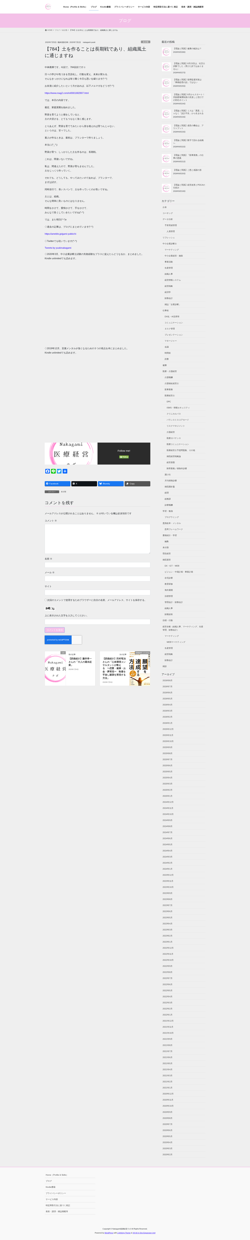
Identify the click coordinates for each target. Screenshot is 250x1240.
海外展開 (169, 590)
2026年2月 (167, 717)
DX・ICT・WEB (172, 566)
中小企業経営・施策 (174, 256)
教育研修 (169, 584)
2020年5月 (167, 1136)
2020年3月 (167, 1148)
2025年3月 (167, 784)
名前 (48, 559)
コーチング (168, 213)
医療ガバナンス (174, 438)
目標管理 (169, 596)
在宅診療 (169, 578)
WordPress (109, 1233)
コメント (51, 520)
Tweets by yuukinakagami (58, 248)
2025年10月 (168, 741)
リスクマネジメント (176, 426)
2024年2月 (167, 863)
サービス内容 (52, 1199)
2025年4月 (167, 777)
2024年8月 (167, 826)
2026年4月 (167, 705)
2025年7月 (167, 759)
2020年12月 (168, 1094)
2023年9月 (167, 893)
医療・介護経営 (170, 371)
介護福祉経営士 (172, 383)
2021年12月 (168, 1021)
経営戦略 (169, 286)
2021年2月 (167, 1081)
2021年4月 (167, 1069)
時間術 (168, 353)
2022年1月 (167, 1015)
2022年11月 (168, 954)
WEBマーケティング (176, 642)
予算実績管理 (171, 225)
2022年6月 (167, 984)
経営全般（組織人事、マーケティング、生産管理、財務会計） (183, 628)
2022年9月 (167, 966)
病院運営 (167, 560)
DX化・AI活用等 (172, 316)
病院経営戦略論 (174, 456)
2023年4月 (167, 923)
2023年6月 (167, 911)
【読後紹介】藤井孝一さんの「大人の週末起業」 (80, 661)
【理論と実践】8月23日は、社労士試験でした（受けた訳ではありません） (189, 66)
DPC (169, 401)
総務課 (168, 499)
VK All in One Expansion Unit (144, 1233)
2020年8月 (167, 1118)
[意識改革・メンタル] (139, 662)
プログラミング (172, 517)
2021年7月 (167, 1051)
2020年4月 (167, 1142)
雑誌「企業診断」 (173, 304)
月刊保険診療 (171, 480)
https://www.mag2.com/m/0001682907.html (67, 93)
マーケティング (172, 250)
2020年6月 (167, 1130)
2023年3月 (167, 930)
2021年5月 (167, 1063)
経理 (167, 493)
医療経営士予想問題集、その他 (181, 450)
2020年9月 (167, 1112)
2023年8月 (167, 899)
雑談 (165, 666)
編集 (167, 541)
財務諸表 (169, 614)
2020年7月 (167, 1124)
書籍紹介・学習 (170, 535)
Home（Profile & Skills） (57, 1175)
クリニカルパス (174, 414)
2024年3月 (167, 857)
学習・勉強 (168, 511)
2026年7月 (167, 686)
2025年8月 (167, 753)
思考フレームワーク (174, 529)
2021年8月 (167, 1045)
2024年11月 (168, 808)
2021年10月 (168, 1033)
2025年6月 (167, 765)
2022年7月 (167, 978)
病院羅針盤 (170, 486)
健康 (165, 365)
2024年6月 (167, 838)
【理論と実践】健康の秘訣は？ (187, 48)
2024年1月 (167, 869)
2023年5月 (167, 917)
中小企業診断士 (170, 243)
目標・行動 (168, 620)
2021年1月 (167, 1087)
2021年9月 (167, 1039)
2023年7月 (167, 905)
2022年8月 (167, 972)
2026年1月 (167, 723)
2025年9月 (167, 747)
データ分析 (168, 219)
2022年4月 (167, 996)
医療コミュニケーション (178, 444)
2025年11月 (168, 735)
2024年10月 (168, 814)
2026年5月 (167, 698)
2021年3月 (167, 1075)
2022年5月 (167, 990)
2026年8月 (167, 680)
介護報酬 (169, 377)
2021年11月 (168, 1027)
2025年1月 (167, 796)
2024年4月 (167, 851)
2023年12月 (168, 875)
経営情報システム (173, 280)
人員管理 (171, 231)
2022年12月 (168, 948)
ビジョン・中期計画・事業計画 (179, 572)
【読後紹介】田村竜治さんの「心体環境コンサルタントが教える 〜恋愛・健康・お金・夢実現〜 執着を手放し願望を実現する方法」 (114, 668)
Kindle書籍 (50, 1187)
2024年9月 (167, 820)
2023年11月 (168, 881)
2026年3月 (167, 711)
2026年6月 (167, 692)
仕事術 (166, 310)
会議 (167, 347)
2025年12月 (168, 729)
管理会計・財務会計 (174, 602)
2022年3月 (167, 1002)
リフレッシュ (169, 237)
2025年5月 (167, 771)
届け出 (168, 474)
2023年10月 (168, 887)
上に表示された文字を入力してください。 (67, 615)
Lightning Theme (124, 1233)
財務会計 (169, 298)
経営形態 (171, 462)
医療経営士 (170, 395)
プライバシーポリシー (56, 1193)
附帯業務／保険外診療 (177, 468)
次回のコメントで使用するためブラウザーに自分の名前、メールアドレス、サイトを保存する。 (97, 600)
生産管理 (169, 268)
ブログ (49, 1181)
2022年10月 (168, 960)
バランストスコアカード (178, 420)
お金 (165, 207)
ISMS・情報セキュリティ (178, 407)
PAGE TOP (241, 1200)
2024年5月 (167, 844)
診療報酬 (169, 505)
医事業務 (169, 389)
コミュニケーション (174, 322)
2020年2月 (167, 1154)
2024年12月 (168, 802)
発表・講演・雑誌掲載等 (57, 1211)
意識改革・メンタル (172, 523)
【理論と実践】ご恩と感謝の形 (187, 170)
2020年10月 (168, 1106)
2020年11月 (168, 1100)
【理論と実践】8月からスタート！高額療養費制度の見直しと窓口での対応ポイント (189, 97)
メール (50, 572)
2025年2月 (167, 790)
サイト (48, 586)
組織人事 (169, 274)
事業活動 (169, 262)
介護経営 (171, 432)
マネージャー (171, 341)
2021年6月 (167, 1057)
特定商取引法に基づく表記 (58, 1205)
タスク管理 (170, 329)
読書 (167, 359)
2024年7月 (167, 832)
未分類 (145, 42)
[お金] (55, 662)
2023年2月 (167, 936)
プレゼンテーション (174, 335)
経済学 (168, 292)
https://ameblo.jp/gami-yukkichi (60, 234)
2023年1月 (167, 942)
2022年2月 (167, 1009)
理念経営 (167, 553)
